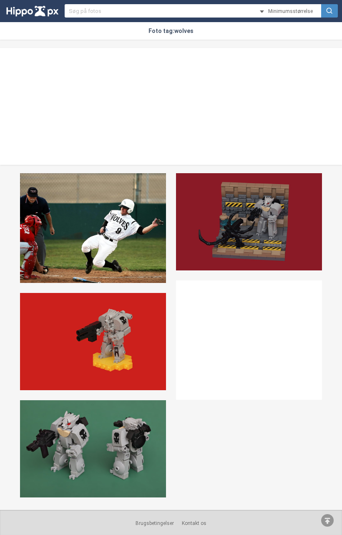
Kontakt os (194, 523)
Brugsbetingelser (155, 523)
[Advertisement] (171, 106)
